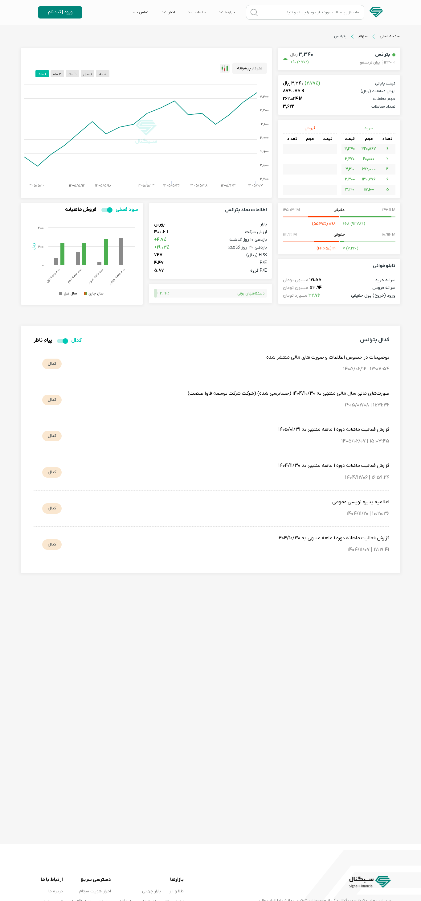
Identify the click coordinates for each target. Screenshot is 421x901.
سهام (363, 36)
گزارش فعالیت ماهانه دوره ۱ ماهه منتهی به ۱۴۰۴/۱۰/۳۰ (333, 538)
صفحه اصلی (390, 36)
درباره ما (55, 891)
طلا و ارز (176, 891)
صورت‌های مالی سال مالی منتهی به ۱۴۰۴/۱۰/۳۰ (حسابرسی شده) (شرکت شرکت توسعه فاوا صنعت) (288, 393)
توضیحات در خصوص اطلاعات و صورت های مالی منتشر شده (327, 357)
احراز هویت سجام (95, 891)
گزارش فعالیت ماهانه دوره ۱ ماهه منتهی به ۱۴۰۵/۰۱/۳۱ (333, 429)
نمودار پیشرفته (249, 68)
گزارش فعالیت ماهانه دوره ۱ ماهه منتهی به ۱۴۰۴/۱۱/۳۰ (333, 466)
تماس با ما (140, 12)
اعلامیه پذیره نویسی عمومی (360, 502)
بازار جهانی (151, 891)
